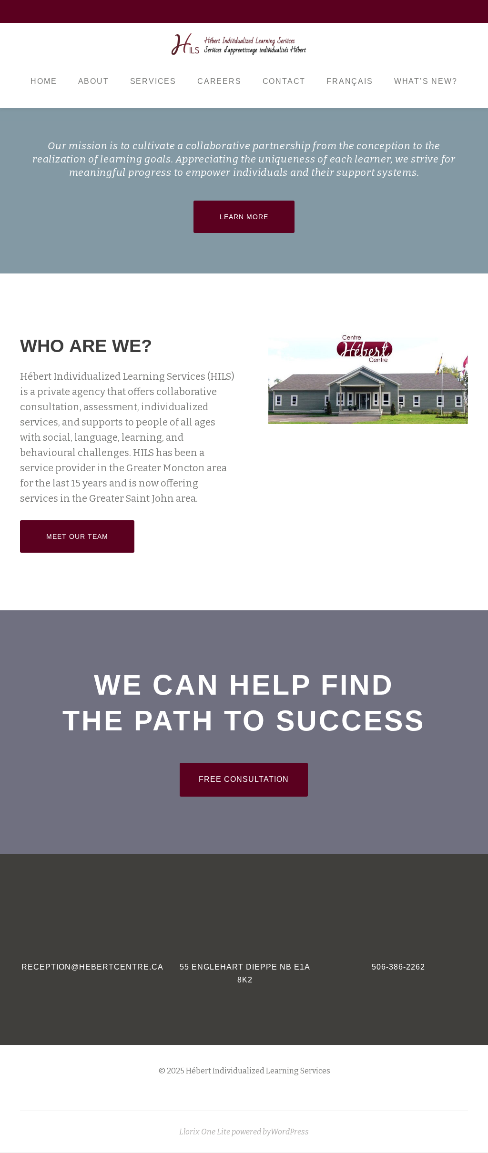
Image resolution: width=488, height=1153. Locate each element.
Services (153, 81)
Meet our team (90, 536)
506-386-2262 (398, 967)
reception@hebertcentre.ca (92, 967)
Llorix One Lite (205, 1131)
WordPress (290, 1131)
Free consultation (253, 779)
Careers (219, 81)
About (93, 81)
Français (349, 81)
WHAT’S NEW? (426, 81)
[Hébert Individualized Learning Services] (240, 44)
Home (43, 81)
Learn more (257, 216)
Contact (284, 81)
